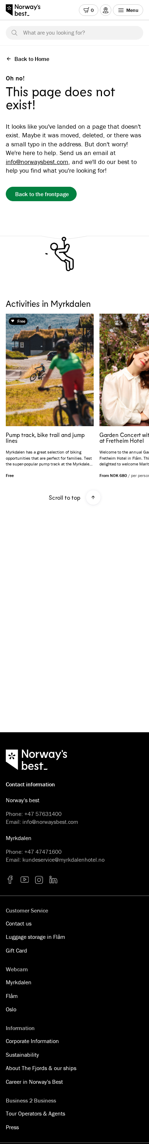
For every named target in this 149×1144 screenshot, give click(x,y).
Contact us (18, 923)
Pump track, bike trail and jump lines (45, 437)
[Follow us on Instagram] (39, 879)
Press (12, 1127)
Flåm (12, 995)
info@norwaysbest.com (37, 162)
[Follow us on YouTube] (24, 879)
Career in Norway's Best (34, 1081)
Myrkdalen (18, 982)
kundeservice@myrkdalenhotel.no (63, 859)
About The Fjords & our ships (41, 1068)
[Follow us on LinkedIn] (53, 879)
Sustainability (22, 1054)
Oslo (11, 1009)
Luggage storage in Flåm (35, 936)
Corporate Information (32, 1040)
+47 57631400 (42, 813)
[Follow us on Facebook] (10, 879)
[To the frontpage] (26, 10)
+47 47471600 (42, 851)
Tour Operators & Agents (35, 1113)
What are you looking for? (54, 32)
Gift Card (16, 950)
